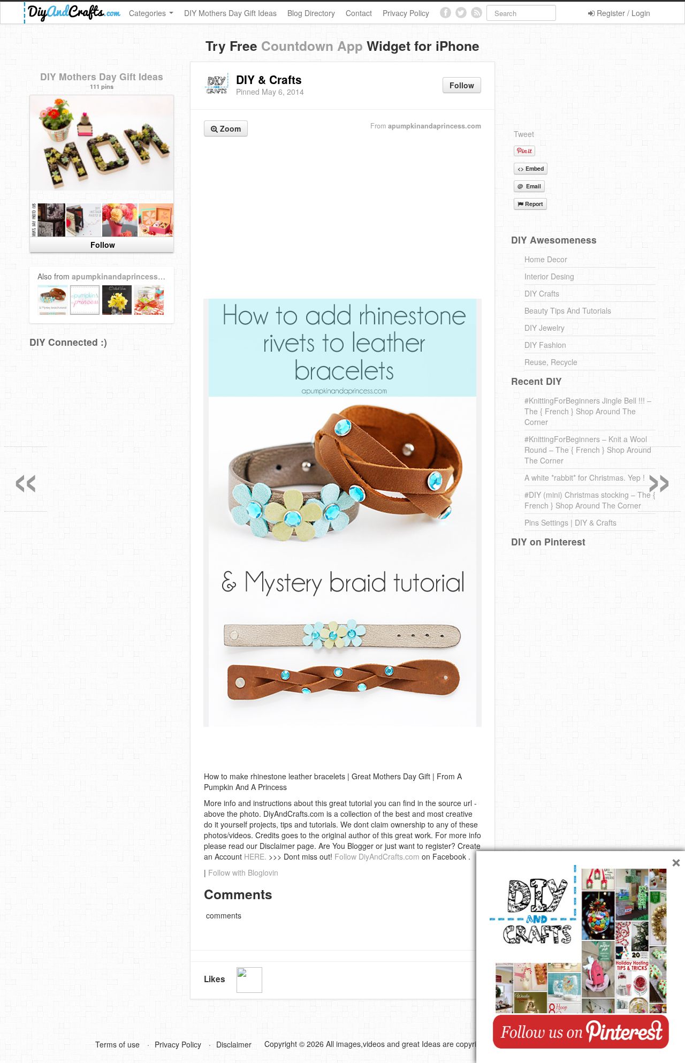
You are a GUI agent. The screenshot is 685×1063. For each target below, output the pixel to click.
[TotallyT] (249, 980)
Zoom (229, 128)
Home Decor (545, 259)
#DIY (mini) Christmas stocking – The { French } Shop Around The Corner (590, 500)
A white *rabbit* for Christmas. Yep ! (584, 477)
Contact (359, 12)
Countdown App (312, 45)
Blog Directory (311, 12)
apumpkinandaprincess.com (434, 126)
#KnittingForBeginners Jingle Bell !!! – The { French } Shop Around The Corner (587, 411)
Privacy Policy (406, 12)
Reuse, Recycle (550, 361)
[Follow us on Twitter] (461, 12)
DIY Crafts (541, 293)
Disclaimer (234, 1044)
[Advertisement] (342, 219)
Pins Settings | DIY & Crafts (570, 522)
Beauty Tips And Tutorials (567, 310)
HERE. (255, 856)
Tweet (524, 133)
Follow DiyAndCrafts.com (377, 856)
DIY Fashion (545, 344)
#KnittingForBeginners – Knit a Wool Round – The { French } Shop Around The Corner (587, 450)
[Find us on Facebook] (445, 12)
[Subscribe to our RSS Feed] (476, 12)
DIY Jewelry (544, 327)
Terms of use (117, 1044)
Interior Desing (549, 276)
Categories (148, 12)
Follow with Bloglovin (243, 872)
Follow (462, 85)
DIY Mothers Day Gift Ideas (230, 12)
